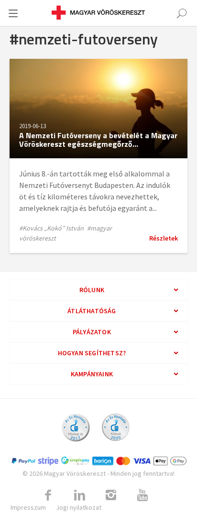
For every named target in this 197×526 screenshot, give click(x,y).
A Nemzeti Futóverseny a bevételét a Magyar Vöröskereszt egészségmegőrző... (98, 140)
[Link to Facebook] (47, 495)
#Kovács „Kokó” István (51, 228)
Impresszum (28, 507)
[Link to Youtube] (142, 495)
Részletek (163, 238)
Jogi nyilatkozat (78, 507)
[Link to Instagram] (110, 495)
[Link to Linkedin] (79, 495)
